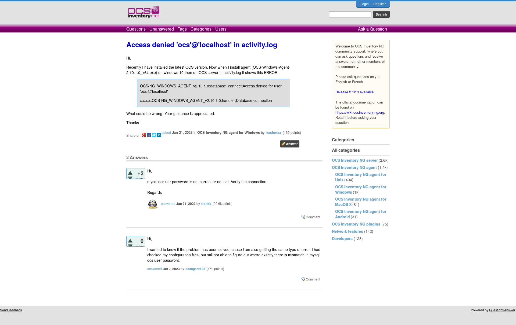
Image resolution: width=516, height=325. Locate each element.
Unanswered (161, 29)
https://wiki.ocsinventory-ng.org (359, 112)
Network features (347, 231)
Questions (136, 29)
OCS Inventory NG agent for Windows (228, 132)
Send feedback (11, 310)
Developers (342, 238)
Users (221, 29)
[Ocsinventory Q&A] (143, 14)
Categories (201, 29)
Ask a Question (372, 29)
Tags (182, 29)
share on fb (149, 135)
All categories (346, 150)
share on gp (144, 135)
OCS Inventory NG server (355, 160)
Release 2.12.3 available (354, 91)
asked (166, 132)
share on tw (154, 135)
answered (168, 203)
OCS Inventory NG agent (354, 167)
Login (364, 3)
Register (379, 3)
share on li (159, 135)
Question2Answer (502, 310)
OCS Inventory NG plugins (356, 224)
